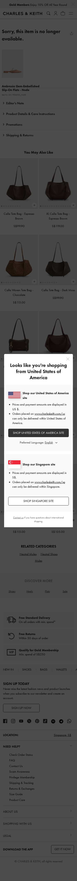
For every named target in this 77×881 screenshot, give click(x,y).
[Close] (68, 359)
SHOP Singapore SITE (38, 501)
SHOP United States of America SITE (38, 433)
